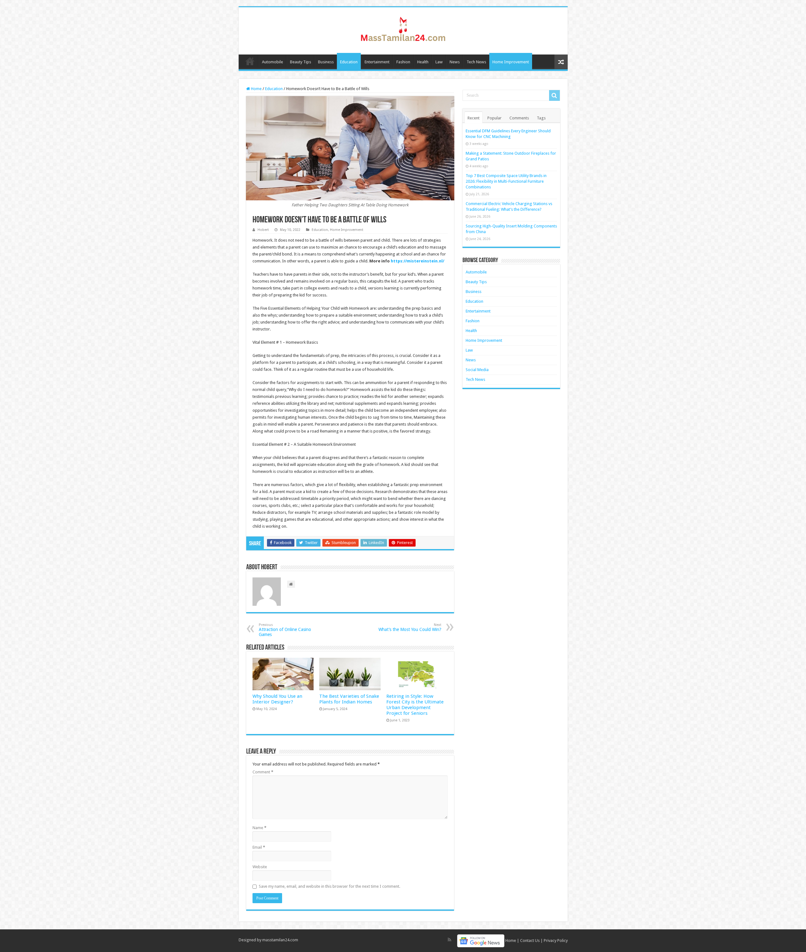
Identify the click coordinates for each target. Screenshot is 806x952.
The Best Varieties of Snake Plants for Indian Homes (349, 699)
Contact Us (530, 940)
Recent (474, 118)
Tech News (476, 62)
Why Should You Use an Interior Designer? (277, 699)
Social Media (477, 369)
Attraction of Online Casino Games (285, 630)
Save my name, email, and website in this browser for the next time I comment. (329, 886)
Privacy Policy (556, 940)
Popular (494, 118)
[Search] (554, 95)
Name (259, 827)
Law (439, 62)
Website (260, 866)
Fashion (403, 62)
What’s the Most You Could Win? (409, 627)
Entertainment (377, 62)
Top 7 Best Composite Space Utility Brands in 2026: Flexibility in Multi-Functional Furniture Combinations (506, 181)
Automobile (272, 62)
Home (250, 61)
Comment (263, 772)
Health (423, 62)
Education (349, 62)
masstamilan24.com (280, 940)
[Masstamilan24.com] (403, 29)
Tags (541, 118)
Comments (519, 118)
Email (259, 847)
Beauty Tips (300, 62)
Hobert (263, 230)
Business (326, 62)
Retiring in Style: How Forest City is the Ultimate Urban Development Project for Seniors (415, 704)
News (455, 62)
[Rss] (449, 939)
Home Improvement (510, 62)
